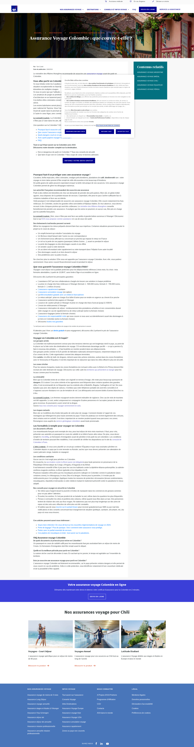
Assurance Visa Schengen (38, 713)
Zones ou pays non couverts (73, 731)
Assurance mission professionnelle (41, 726)
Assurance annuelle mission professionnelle (38, 732)
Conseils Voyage (69, 699)
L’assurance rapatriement (48, 289)
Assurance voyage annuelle (38, 704)
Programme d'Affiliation (106, 699)
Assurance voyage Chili (147, 81)
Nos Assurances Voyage (71, 9)
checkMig (45, 437)
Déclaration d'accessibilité (142, 704)
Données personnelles (141, 699)
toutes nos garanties (55, 322)
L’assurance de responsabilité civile (52, 316)
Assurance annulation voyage (74, 722)
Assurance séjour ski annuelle (39, 722)
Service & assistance (170, 9)
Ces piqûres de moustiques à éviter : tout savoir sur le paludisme (63, 533)
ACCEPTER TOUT (123, 131)
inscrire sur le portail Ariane (67, 507)
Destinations (93, 9)
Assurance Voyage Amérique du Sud (87, 33)
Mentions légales (138, 695)
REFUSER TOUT (106, 131)
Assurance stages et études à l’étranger (43, 708)
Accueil (38, 33)
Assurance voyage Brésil (148, 76)
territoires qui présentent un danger (101, 370)
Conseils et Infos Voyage (115, 9)
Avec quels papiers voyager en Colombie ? (55, 138)
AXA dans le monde (105, 713)
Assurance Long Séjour (36, 699)
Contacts (100, 708)
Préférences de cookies (141, 713)
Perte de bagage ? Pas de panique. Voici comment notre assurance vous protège (70, 528)
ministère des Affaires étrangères (93, 206)
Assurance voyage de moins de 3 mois (42, 695)
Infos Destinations (69, 704)
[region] (97, 106)
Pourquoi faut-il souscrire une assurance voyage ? (58, 130)
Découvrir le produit (37, 666)
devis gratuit (58, 331)
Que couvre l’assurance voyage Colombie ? (55, 132)
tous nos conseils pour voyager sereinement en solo (60, 406)
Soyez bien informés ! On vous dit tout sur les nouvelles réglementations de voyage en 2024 (74, 525)
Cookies (135, 708)
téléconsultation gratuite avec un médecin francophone (62, 295)
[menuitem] (113, 2)
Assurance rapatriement (71, 726)
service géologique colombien (68, 421)
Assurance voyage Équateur (150, 85)
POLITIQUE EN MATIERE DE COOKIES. (108, 125)
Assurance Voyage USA (72, 717)
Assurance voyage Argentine (150, 72)
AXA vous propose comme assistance (57, 219)
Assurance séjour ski (35, 717)
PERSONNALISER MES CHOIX (75, 131)
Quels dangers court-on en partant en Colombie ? (57, 135)
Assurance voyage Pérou (148, 89)
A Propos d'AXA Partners (107, 695)
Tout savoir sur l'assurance (72, 695)
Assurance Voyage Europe (73, 708)
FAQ (134, 9)
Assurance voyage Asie (71, 713)
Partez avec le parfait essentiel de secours (54, 530)
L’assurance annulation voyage (50, 292)
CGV (99, 704)
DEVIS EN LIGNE (148, 9)
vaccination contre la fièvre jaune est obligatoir (64, 462)
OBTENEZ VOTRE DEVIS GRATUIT (78, 161)
